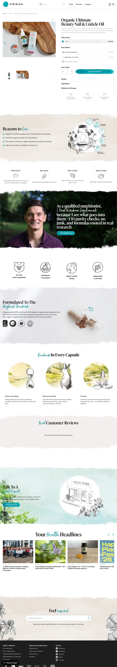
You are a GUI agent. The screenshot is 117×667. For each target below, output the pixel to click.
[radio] (63, 52)
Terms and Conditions (36, 651)
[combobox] (53, 4)
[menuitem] (71, 4)
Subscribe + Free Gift (71, 57)
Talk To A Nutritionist (65, 233)
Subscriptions (33, 648)
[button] (113, 4)
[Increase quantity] (71, 71)
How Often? (65, 47)
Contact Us (6, 659)
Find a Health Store (9, 651)
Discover (79, 4)
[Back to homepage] (12, 4)
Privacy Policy (33, 654)
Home (4, 13)
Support (88, 4)
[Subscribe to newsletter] (88, 618)
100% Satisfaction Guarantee (12, 657)
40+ (10, 13)
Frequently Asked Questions (12, 654)
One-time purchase (71, 52)
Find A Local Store (11, 505)
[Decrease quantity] (63, 71)
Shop (71, 4)
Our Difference (7, 648)
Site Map (32, 657)
